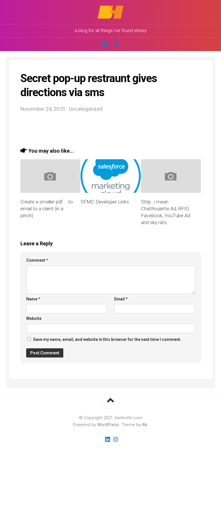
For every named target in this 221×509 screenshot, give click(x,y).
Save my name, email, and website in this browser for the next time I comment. (107, 339)
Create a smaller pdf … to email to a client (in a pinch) (46, 208)
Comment (37, 260)
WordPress (108, 424)
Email (121, 299)
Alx (144, 424)
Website (33, 318)
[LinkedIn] (104, 44)
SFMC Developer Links (105, 202)
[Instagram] (116, 44)
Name (33, 299)
